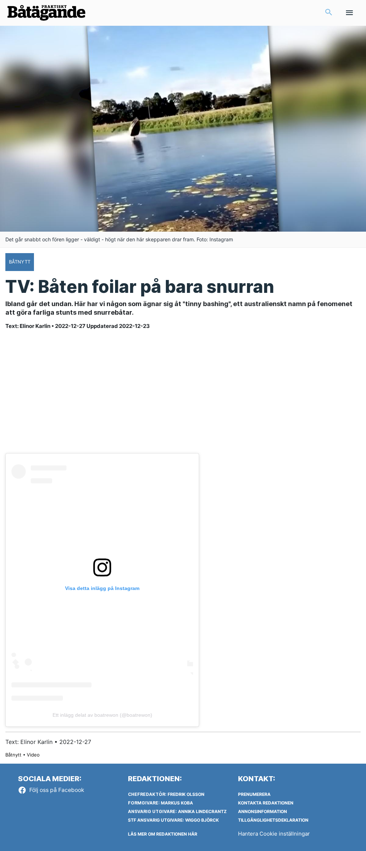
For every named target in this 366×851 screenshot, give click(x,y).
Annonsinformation (262, 811)
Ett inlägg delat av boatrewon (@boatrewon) (102, 715)
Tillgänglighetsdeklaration (273, 820)
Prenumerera (254, 794)
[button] (328, 12)
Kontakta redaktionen (265, 803)
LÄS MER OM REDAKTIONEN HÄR (162, 834)
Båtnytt (13, 755)
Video (33, 755)
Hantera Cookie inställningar (274, 833)
